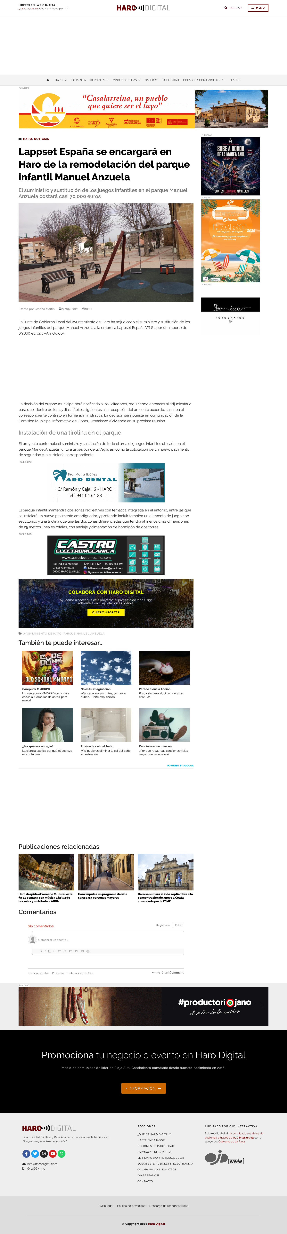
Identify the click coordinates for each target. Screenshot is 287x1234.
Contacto (145, 1181)
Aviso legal (106, 1206)
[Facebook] (26, 1154)
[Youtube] (53, 1154)
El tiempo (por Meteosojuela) (160, 1157)
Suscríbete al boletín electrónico (165, 1163)
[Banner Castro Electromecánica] (106, 572)
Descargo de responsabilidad (168, 1206)
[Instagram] (44, 1154)
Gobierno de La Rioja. (231, 1141)
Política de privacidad (131, 1206)
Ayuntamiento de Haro (42, 633)
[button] (229, 121)
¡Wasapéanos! (148, 1175)
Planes (234, 80)
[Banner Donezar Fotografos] (230, 333)
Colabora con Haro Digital (204, 80)
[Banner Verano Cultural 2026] (230, 280)
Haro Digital (156, 1224)
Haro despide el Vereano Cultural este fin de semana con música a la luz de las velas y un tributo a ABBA (45, 897)
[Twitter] (35, 1154)
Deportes (97, 80)
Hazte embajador (151, 1140)
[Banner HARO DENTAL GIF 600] (106, 500)
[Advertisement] (143, 45)
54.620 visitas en (29, 8)
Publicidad (170, 80)
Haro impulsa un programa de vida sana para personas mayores (102, 895)
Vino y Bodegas (125, 80)
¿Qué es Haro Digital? (154, 1134)
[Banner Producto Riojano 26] (143, 1023)
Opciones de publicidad (155, 1146)
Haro (59, 80)
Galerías (151, 80)
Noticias (41, 139)
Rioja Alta (78, 80)
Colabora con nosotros (156, 1169)
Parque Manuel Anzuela (84, 633)
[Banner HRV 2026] (230, 193)
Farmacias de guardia (154, 1151)
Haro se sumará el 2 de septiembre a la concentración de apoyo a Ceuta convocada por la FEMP (165, 897)
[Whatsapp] (61, 1154)
